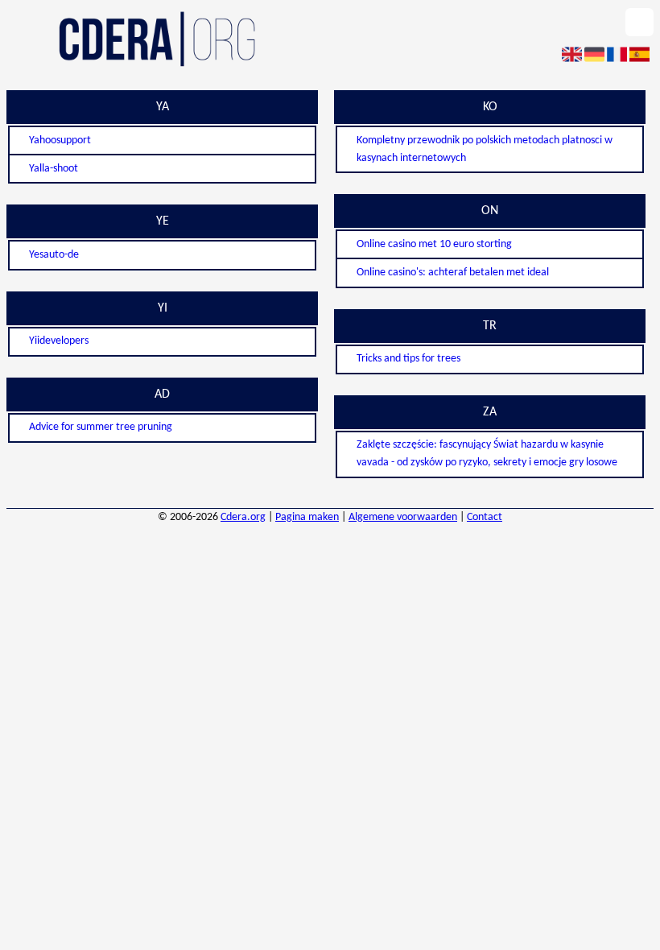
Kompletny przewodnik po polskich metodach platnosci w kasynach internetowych (485, 149)
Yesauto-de (54, 255)
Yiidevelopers (59, 341)
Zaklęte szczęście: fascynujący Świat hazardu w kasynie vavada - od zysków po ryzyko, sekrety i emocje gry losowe (487, 454)
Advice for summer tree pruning (100, 427)
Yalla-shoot (53, 169)
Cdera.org (243, 517)
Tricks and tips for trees (408, 359)
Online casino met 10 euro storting (434, 244)
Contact (484, 517)
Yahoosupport (60, 140)
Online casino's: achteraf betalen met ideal (453, 272)
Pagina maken (307, 517)
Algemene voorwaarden (403, 517)
